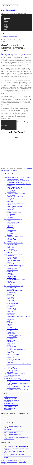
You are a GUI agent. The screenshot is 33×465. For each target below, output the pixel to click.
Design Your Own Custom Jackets (13, 251)
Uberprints (10, 332)
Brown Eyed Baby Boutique (15, 182)
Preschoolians (11, 190)
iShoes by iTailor (12, 346)
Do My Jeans (10, 255)
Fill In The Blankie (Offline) (14, 187)
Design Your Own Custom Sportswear (14, 369)
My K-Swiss (10, 351)
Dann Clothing (11, 311)
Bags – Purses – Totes (13, 222)
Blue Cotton (10, 297)
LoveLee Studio (11, 230)
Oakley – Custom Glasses (14, 212)
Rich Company (11, 216)
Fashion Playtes (11, 241)
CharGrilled (10, 298)
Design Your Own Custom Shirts (13, 290)
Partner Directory (9, 377)
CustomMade (8, 402)
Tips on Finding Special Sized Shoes (14, 454)
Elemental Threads (12, 224)
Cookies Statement (12, 462)
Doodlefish (10, 185)
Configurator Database (10, 397)
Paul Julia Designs (12, 233)
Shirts (5, 29)
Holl (8, 321)
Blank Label (10, 295)
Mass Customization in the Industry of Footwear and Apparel (18, 387)
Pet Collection (11, 214)
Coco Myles (10, 238)
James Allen (10, 275)
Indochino (10, 322)
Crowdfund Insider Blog (11, 398)
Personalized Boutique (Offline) (16, 279)
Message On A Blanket (13, 188)
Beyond (9, 252)
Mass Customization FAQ (11, 405)
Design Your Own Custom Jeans (13, 254)
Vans (8, 365)
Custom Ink (10, 306)
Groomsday (10, 208)
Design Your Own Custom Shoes (13, 335)
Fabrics (6, 22)
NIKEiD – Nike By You (13, 354)
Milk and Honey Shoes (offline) (16, 349)
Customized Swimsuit (13, 375)
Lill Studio (10, 227)
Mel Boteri (10, 231)
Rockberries (10, 281)
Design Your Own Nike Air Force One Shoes (16, 437)
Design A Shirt (11, 313)
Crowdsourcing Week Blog (11, 400)
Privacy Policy (22, 462)
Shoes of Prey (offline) (13, 359)
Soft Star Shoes (11, 192)
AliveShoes (10, 338)
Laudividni (10, 225)
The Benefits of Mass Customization (17, 389)
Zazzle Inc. (10, 217)
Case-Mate (10, 201)
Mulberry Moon (11, 278)
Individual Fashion (9, 403)
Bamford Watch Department (15, 196)
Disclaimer (4, 463)
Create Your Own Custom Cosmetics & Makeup (17, 177)
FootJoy (9, 345)
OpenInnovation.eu (9, 408)
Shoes (5, 30)
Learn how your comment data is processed (16, 169)
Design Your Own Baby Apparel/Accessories (16, 181)
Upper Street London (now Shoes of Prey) (19, 364)
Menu (2, 15)
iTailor (9, 326)
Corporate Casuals (12, 303)
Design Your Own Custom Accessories (14, 193)
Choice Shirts (11, 300)
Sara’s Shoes (10, 357)
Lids (8, 211)
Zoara (9, 284)
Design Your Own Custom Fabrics (13, 243)
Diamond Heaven (12, 268)
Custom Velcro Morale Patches (16, 203)
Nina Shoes (10, 356)
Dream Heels (11, 343)
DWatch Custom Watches (14, 206)
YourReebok (10, 367)
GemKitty (10, 271)
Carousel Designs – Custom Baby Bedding (19, 184)
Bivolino (9, 294)
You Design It (11, 333)
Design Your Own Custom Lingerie (13, 286)
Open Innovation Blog (10, 406)
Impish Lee (10, 289)
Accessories (7, 18)
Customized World (12, 310)
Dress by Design (12, 239)
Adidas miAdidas (12, 337)
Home (5, 2)
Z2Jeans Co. (10, 263)
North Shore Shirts (12, 329)
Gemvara (10, 273)
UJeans (9, 262)
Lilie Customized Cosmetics (15, 179)
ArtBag (9, 220)
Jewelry (6, 26)
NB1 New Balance (12, 353)
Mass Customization (9, 10)
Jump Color (10, 246)
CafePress (10, 200)
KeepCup (10, 209)
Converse (10, 341)
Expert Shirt (10, 314)
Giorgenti (10, 318)
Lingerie (6, 27)
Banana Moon (11, 292)
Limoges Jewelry (11, 276)
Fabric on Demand (12, 244)
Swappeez (10, 362)
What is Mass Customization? (12, 378)
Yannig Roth (7, 409)
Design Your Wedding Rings (15, 267)
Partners (3, 462)
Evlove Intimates (12, 287)
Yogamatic (10, 372)
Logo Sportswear (12, 370)
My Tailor (10, 327)
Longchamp (10, 228)
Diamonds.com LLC (12, 270)
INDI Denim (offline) (13, 259)
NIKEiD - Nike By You (10, 432)
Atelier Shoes (11, 340)
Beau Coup (10, 198)
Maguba (9, 348)
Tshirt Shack (10, 330)
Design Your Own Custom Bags (13, 219)
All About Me (11, 195)
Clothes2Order (11, 302)
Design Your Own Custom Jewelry (13, 265)
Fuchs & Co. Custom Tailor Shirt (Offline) (18, 316)
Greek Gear (10, 319)
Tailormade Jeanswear (13, 260)
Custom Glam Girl (12, 305)
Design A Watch (11, 204)
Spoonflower (10, 249)
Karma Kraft (10, 247)
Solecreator (10, 361)
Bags (5, 19)
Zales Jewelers (11, 282)
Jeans (5, 24)
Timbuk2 (9, 235)
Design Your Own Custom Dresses (13, 236)
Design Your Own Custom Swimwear (14, 373)
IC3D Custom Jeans (12, 257)
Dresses (6, 21)
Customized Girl (11, 308)
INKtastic (10, 324)
